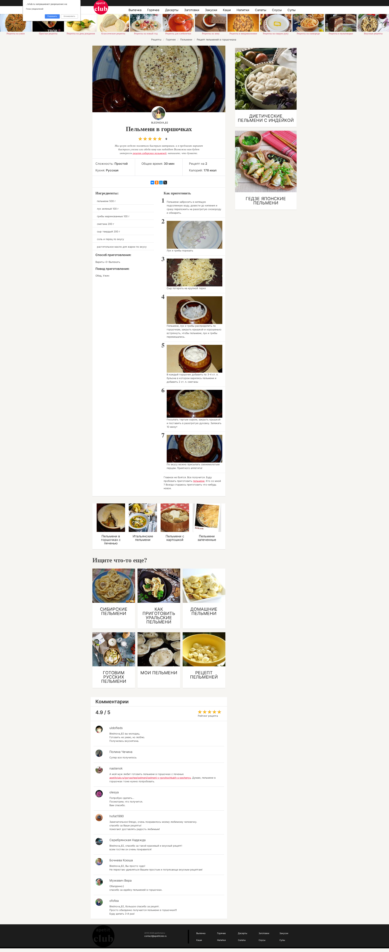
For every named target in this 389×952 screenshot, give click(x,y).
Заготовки (191, 10)
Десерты (171, 10)
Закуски (211, 10)
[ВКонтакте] (152, 182)
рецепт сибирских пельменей (149, 153)
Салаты (260, 10)
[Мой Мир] (161, 182)
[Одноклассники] (156, 182)
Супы (291, 10)
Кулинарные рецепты (103, 936)
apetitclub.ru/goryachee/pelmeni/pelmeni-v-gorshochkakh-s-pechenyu (150, 777)
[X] (165, 182)
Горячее (153, 10)
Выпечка (135, 10)
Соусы (277, 10)
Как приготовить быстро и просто (101, 7)
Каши (227, 10)
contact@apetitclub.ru (155, 936)
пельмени (199, 480)
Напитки (243, 10)
